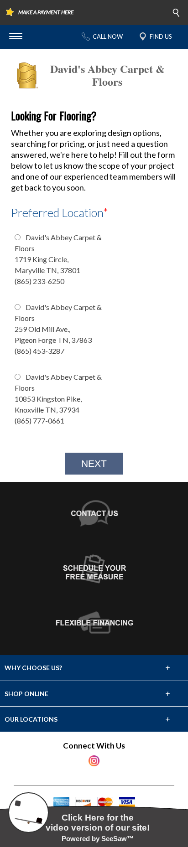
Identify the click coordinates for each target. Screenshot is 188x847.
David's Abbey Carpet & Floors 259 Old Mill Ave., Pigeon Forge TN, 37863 (58, 329)
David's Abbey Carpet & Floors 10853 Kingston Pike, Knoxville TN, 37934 (58, 398)
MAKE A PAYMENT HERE (45, 12)
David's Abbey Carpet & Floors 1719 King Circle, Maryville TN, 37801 (58, 259)
